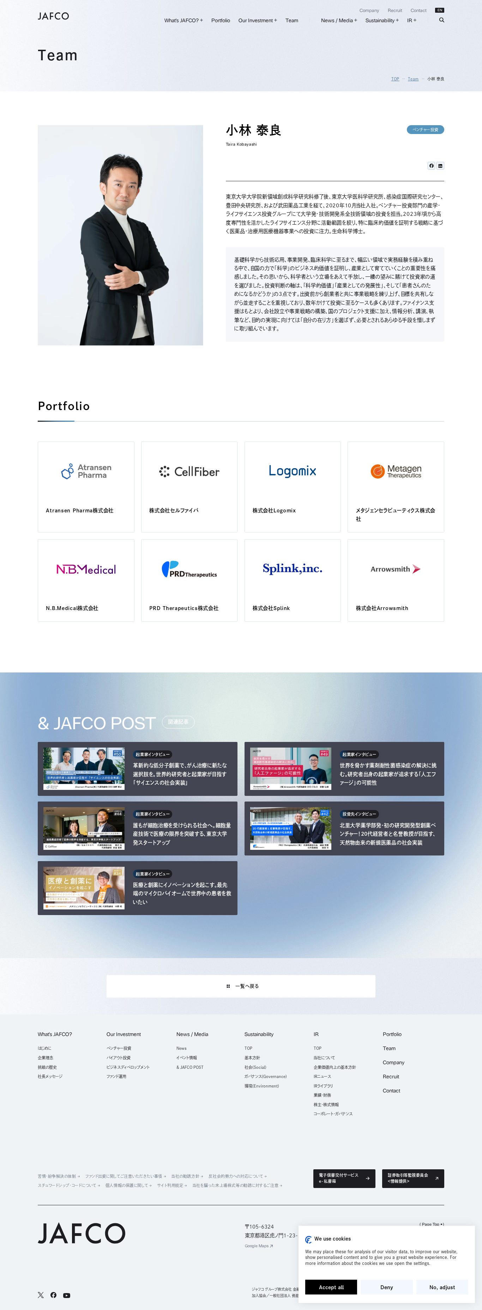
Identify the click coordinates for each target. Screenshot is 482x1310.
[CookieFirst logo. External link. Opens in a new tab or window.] (308, 1240)
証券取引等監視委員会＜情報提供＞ (408, 1178)
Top (395, 79)
